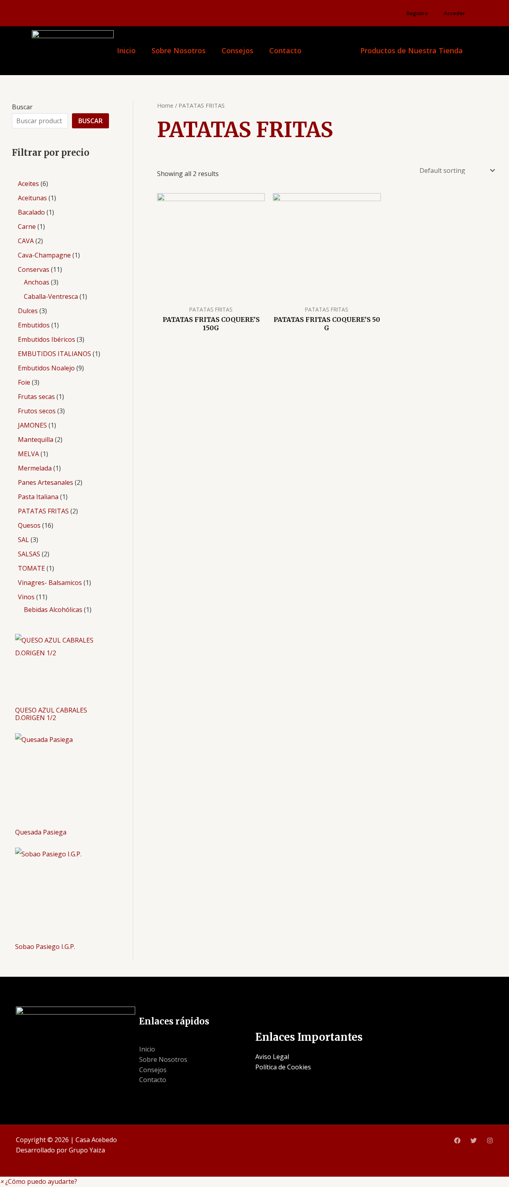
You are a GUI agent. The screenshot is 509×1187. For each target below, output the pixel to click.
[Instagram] (490, 1140)
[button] (38, 1181)
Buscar (22, 107)
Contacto (285, 50)
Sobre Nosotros (179, 50)
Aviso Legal (272, 1056)
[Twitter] (473, 1140)
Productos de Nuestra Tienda (411, 50)
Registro (417, 13)
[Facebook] (457, 1140)
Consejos (237, 50)
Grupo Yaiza (87, 1150)
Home (165, 105)
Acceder (454, 13)
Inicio (126, 50)
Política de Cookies (283, 1067)
